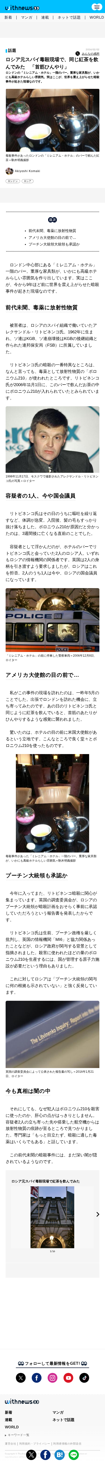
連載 (45, 17)
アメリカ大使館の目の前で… (52, 237)
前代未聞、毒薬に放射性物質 (52, 231)
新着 (8, 17)
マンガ (26, 17)
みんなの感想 (90, 53)
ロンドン (13, 181)
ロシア (28, 181)
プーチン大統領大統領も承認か (54, 244)
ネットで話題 (69, 17)
